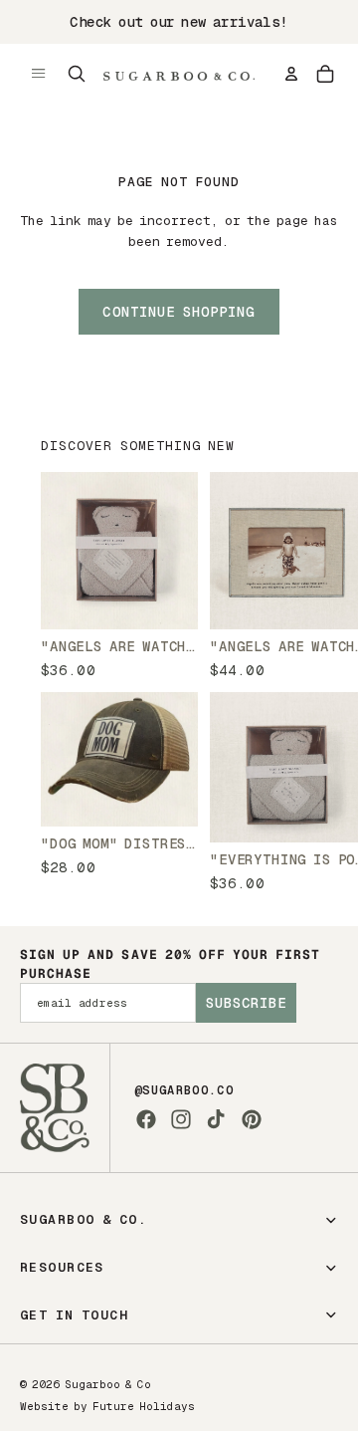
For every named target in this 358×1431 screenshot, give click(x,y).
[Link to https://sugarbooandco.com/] (54, 1108)
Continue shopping (178, 312)
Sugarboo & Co (108, 1384)
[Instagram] (181, 1119)
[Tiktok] (216, 1119)
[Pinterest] (252, 1119)
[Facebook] (146, 1119)
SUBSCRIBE (246, 1003)
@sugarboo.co (184, 1090)
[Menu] (39, 74)
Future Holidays (143, 1406)
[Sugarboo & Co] (179, 74)
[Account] (291, 74)
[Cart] (325, 74)
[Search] (76, 74)
